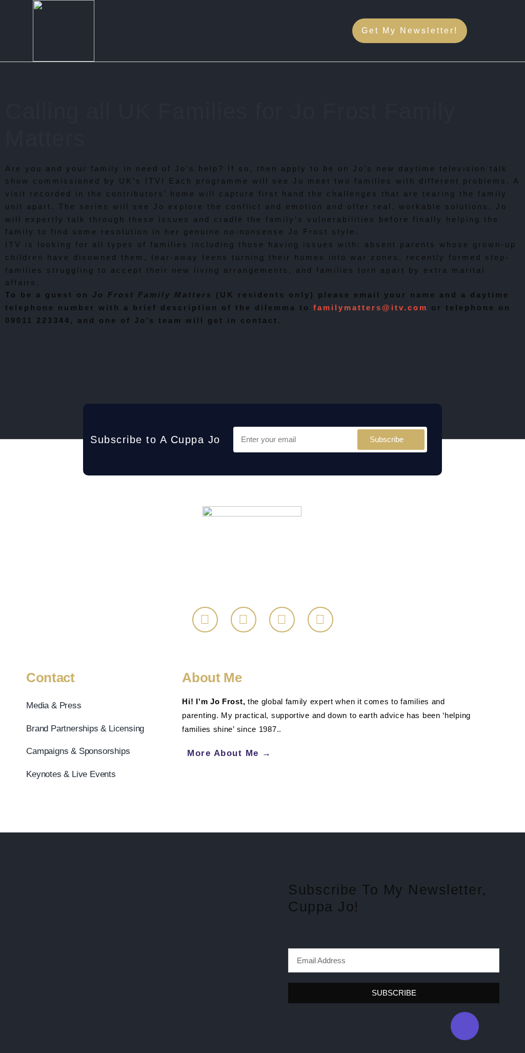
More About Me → (229, 753)
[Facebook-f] (205, 619)
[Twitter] (243, 619)
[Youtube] (320, 619)
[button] (504, 31)
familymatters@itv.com (370, 307)
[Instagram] (282, 619)
